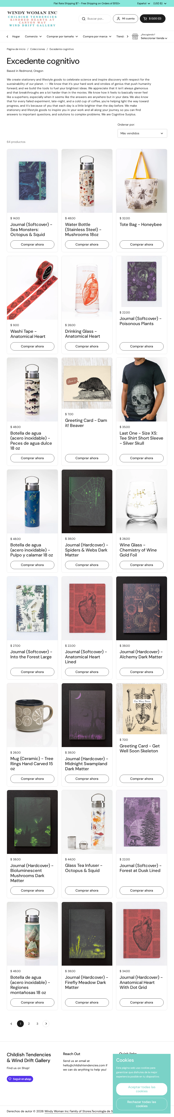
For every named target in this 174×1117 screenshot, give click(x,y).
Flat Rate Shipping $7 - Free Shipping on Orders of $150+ (87, 3)
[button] (153, 18)
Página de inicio (16, 49)
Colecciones (37, 49)
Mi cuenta (128, 18)
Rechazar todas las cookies (141, 1104)
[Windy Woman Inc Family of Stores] (32, 18)
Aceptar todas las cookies (141, 1089)
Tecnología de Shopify (106, 1111)
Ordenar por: (126, 124)
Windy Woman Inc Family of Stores (68, 1111)
